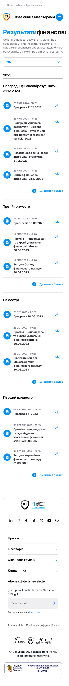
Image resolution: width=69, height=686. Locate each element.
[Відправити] (53, 603)
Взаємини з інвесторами (35, 17)
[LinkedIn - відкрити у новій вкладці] (11, 520)
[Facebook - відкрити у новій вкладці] (26, 520)
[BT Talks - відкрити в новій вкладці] (57, 520)
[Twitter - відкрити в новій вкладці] (42, 520)
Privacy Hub (15, 625)
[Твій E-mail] (28, 603)
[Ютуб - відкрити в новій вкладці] (49, 520)
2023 (9, 62)
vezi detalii (36, 612)
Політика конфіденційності (43, 625)
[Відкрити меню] (59, 17)
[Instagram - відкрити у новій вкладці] (19, 520)
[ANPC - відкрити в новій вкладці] (33, 668)
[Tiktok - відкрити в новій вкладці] (34, 520)
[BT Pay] (25, 505)
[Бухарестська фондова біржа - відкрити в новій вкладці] (38, 505)
